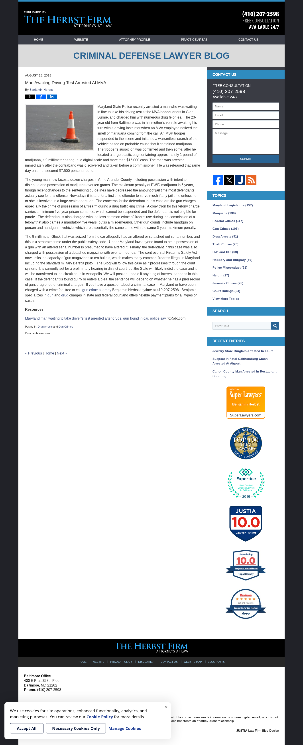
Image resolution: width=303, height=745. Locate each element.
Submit (246, 159)
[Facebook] (218, 180)
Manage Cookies (124, 728)
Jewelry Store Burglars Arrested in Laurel (243, 351)
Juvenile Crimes (227, 283)
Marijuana (224, 213)
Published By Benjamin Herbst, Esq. (260, 20)
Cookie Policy (100, 716)
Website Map (193, 661)
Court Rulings (226, 291)
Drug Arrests (45, 326)
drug (64, 295)
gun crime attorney (96, 290)
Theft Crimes (225, 244)
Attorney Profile (134, 39)
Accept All (27, 728)
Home (38, 39)
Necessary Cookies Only (76, 728)
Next (62, 353)
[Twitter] (229, 180)
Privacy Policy (121, 661)
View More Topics (225, 298)
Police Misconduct (229, 267)
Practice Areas (194, 39)
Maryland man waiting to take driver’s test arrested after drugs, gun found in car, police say (95, 318)
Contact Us (248, 39)
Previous (33, 353)
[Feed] (251, 180)
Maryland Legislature (232, 205)
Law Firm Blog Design (257, 730)
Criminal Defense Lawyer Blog (68, 19)
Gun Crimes (66, 326)
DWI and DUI (225, 252)
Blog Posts (216, 661)
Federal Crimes (227, 221)
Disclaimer (146, 661)
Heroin (220, 275)
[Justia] (240, 180)
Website (81, 39)
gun (50, 295)
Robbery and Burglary (232, 260)
